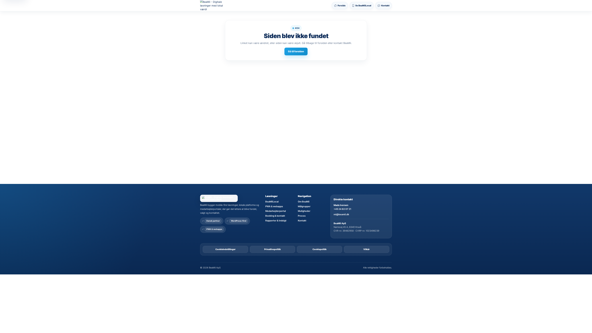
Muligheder (304, 211)
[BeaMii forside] (230, 198)
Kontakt (302, 220)
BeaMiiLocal (272, 201)
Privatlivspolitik (272, 249)
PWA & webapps (274, 206)
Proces (302, 215)
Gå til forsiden (296, 51)
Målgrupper (304, 206)
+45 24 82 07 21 (342, 209)
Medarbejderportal (275, 211)
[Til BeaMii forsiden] (214, 5)
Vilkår (366, 249)
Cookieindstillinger (225, 249)
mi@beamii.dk (341, 214)
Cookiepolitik (319, 249)
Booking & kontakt (275, 215)
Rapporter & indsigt (275, 220)
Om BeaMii (303, 201)
